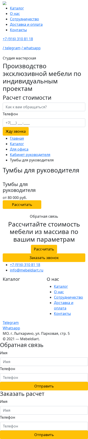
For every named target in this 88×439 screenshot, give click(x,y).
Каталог (17, 8)
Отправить (44, 386)
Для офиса (19, 149)
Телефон (7, 368)
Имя (3, 352)
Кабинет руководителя (30, 154)
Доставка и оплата (26, 24)
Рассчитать (22, 204)
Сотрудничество (24, 19)
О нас (15, 13)
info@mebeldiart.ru (26, 270)
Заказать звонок (44, 257)
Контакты (18, 29)
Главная (17, 138)
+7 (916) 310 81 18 (18, 38)
